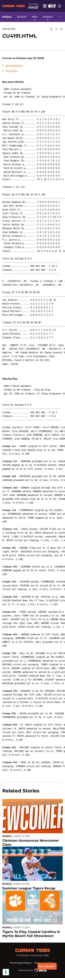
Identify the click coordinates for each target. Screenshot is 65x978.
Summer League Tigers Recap (28, 888)
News (35, 16)
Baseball (7, 836)
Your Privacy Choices (21, 963)
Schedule (44, 6)
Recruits (22, 16)
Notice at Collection (44, 963)
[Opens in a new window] (51, 5)
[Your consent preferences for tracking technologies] (6, 972)
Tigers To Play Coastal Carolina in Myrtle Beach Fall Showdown (31, 934)
